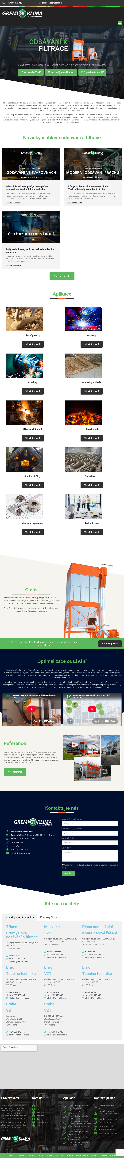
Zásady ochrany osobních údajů (92, 865)
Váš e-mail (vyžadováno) (72, 829)
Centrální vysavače (32, 523)
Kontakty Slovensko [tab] (51, 917)
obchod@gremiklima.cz (52, 3)
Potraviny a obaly (91, 382)
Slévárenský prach (33, 429)
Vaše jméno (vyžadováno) (73, 819)
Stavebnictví (91, 476)
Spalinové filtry (32, 476)
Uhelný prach (92, 429)
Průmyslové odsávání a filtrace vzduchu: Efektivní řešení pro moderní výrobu (88, 188)
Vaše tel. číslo (68, 838)
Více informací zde (13, 203)
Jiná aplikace (91, 523)
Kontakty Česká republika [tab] (19, 917)
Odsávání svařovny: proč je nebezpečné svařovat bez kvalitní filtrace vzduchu (27, 188)
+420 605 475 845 (14, 3)
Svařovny (92, 335)
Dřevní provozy (33, 335)
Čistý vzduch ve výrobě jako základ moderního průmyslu (30, 250)
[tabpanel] (62, 980)
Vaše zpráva (67, 848)
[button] (120, 23)
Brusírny (32, 382)
